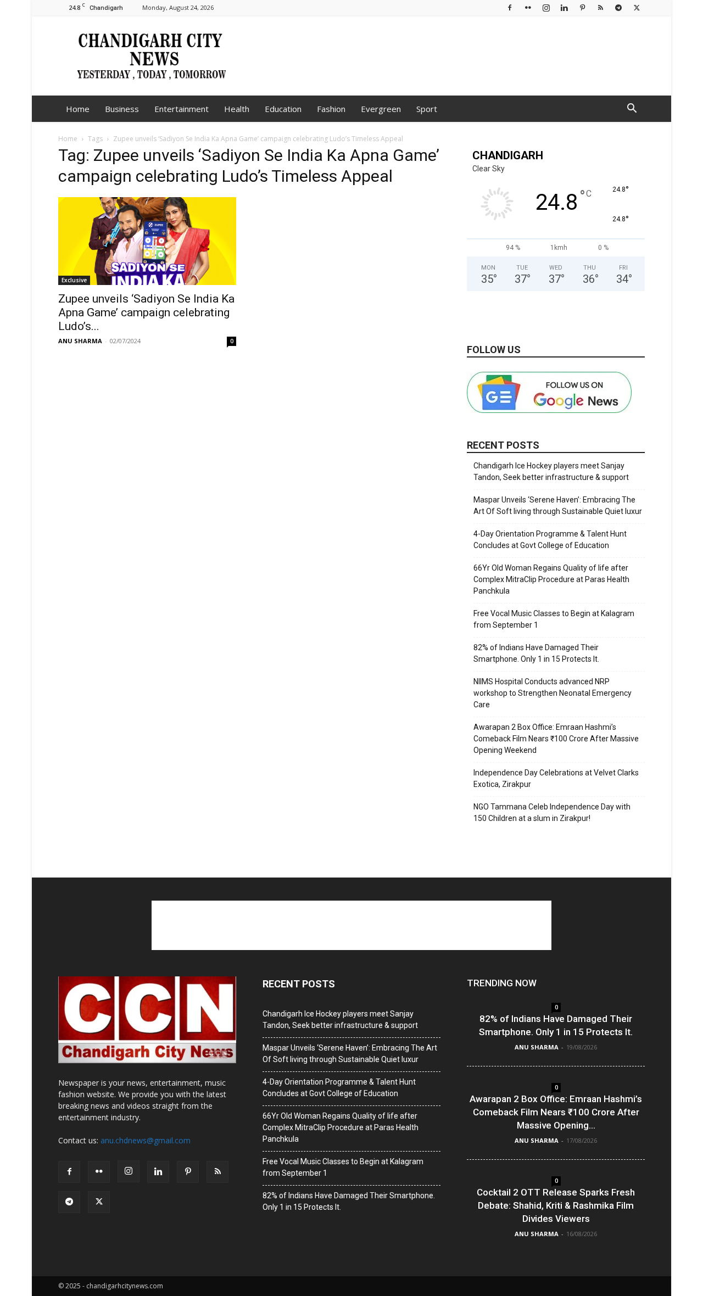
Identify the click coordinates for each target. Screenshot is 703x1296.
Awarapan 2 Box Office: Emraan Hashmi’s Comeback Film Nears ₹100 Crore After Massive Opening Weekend (556, 739)
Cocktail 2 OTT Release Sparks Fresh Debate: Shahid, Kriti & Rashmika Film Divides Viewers (556, 1205)
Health (236, 108)
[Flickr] (528, 7)
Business (122, 108)
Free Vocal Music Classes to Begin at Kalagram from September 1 (553, 619)
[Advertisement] (445, 55)
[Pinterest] (582, 7)
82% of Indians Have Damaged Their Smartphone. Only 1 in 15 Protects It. (536, 653)
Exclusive (74, 280)
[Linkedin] (564, 7)
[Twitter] (636, 7)
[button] (631, 109)
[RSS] (600, 7)
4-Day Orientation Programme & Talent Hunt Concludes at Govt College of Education (550, 539)
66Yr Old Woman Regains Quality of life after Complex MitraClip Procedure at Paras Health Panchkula (551, 579)
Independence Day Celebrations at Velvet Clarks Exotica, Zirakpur (556, 778)
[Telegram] (618, 7)
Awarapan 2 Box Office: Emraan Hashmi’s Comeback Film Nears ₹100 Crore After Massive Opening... (556, 1112)
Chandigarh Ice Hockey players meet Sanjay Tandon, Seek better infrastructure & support (551, 471)
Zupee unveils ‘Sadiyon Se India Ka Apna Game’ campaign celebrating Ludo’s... (146, 312)
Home (78, 108)
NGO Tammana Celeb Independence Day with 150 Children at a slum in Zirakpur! (552, 812)
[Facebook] (509, 7)
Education (283, 108)
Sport (426, 108)
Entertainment (181, 108)
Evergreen (381, 108)
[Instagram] (546, 7)
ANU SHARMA (80, 341)
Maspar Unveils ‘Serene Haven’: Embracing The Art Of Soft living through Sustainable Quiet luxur (557, 505)
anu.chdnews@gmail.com (146, 1140)
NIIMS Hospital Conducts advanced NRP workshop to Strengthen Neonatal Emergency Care (552, 693)
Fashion (331, 108)
